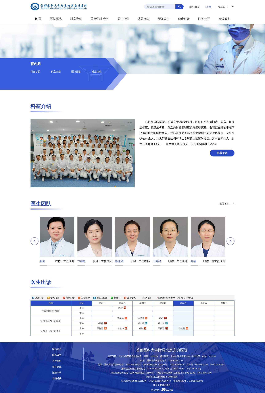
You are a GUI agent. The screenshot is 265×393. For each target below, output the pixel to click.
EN (233, 6)
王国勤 (161, 328)
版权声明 (56, 372)
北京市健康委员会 (161, 385)
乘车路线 (56, 366)
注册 (197, 7)
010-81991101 (154, 369)
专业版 (221, 6)
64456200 (172, 377)
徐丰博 (161, 323)
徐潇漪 (81, 261)
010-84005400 (177, 364)
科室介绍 (56, 71)
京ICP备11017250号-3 (161, 381)
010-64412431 (176, 360)
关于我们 (56, 360)
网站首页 (56, 349)
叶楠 (155, 261)
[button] (34, 241)
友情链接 (56, 378)
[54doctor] (167, 390)
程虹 (120, 308)
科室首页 (35, 71)
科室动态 (97, 71)
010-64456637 (133, 364)
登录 (191, 7)
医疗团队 (76, 71)
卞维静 (44, 261)
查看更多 (222, 152)
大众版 (208, 6)
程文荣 (195, 261)
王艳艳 (119, 261)
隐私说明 (56, 355)
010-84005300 (137, 373)
